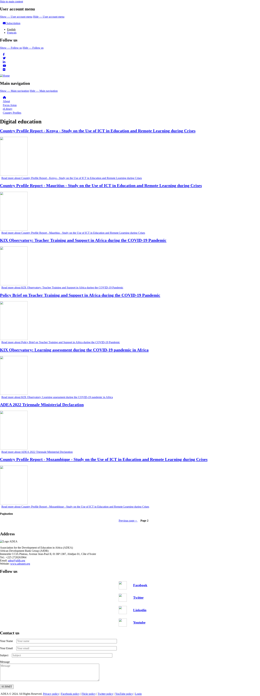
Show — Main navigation (14, 90)
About (6, 101)
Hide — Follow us (33, 47)
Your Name (6, 641)
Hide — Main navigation (44, 90)
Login (138, 693)
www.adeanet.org (20, 563)
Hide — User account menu (48, 16)
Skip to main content (11, 1)
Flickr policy (89, 693)
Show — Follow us (11, 47)
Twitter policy (105, 693)
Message (5, 661)
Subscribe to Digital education (1, 526)
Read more (71, 178)
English (11, 29)
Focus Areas (10, 105)
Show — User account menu (16, 16)
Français (11, 32)
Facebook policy (70, 693)
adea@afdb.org (16, 560)
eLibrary (7, 108)
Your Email (6, 648)
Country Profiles (12, 112)
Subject (4, 655)
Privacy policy (51, 693)
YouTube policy (124, 693)
